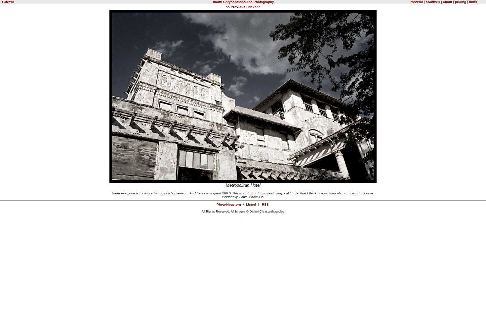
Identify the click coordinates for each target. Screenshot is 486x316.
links (472, 2)
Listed (251, 204)
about (447, 2)
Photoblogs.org (229, 204)
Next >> (254, 7)
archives (433, 2)
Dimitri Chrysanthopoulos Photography (243, 2)
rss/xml (417, 2)
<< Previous (236, 7)
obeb (8, 2)
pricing (460, 2)
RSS (265, 204)
